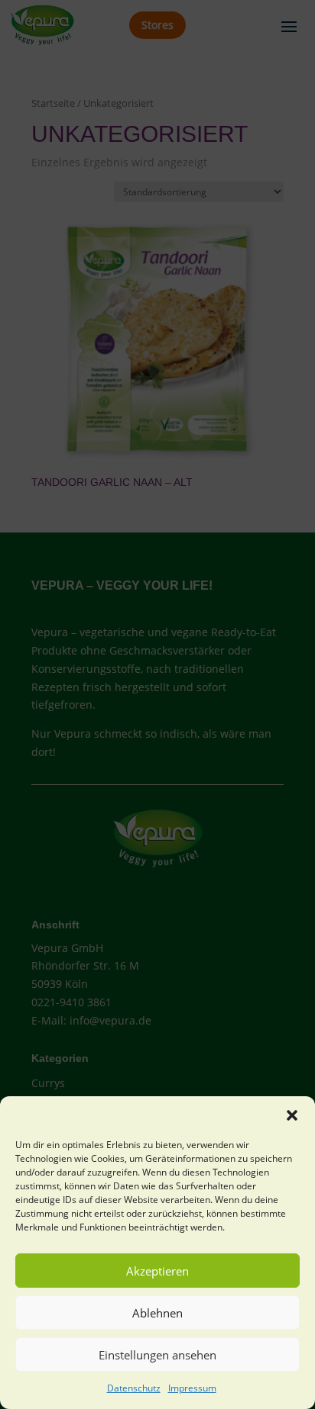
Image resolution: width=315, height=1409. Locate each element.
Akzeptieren (157, 1271)
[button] (292, 1115)
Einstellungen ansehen (157, 1354)
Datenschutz (134, 1388)
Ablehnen (157, 1313)
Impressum (192, 1388)
